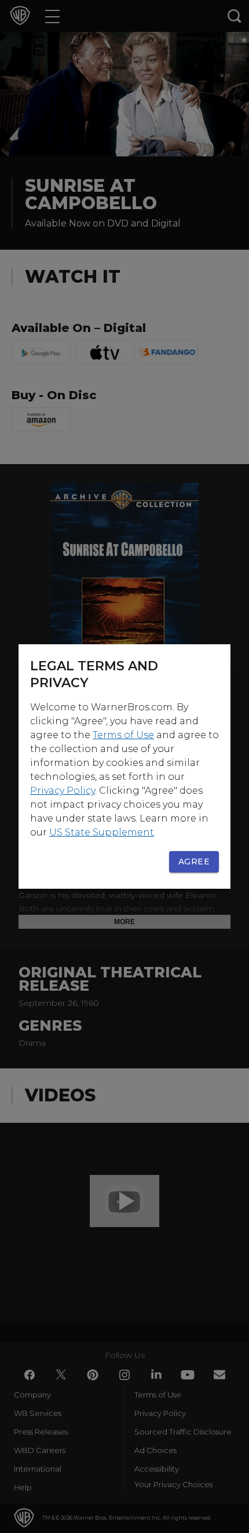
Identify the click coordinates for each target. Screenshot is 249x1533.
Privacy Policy (62, 790)
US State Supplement (101, 832)
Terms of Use (123, 734)
